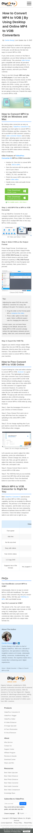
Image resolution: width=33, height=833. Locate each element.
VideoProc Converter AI (21, 126)
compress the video (17, 313)
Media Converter (11, 668)
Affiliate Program (9, 752)
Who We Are (8, 742)
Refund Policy (28, 823)
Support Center (9, 749)
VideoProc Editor (9, 719)
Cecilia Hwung (9, 40)
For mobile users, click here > (17, 202)
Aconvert (21, 372)
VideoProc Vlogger (10, 715)
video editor (14, 179)
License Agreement (6, 823)
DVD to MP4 (16, 165)
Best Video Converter (11, 783)
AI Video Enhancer (10, 722)
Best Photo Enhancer (11, 779)
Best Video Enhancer (11, 776)
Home (3, 668)
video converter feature (13, 136)
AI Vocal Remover (10, 733)
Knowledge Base (9, 793)
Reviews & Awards (10, 756)
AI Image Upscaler (10, 726)
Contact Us (8, 746)
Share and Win (9, 763)
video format (25, 60)
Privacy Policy (18, 823)
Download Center (9, 759)
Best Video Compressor (12, 790)
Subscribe (22, 803)
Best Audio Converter (11, 786)
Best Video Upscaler (11, 772)
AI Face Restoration (10, 729)
